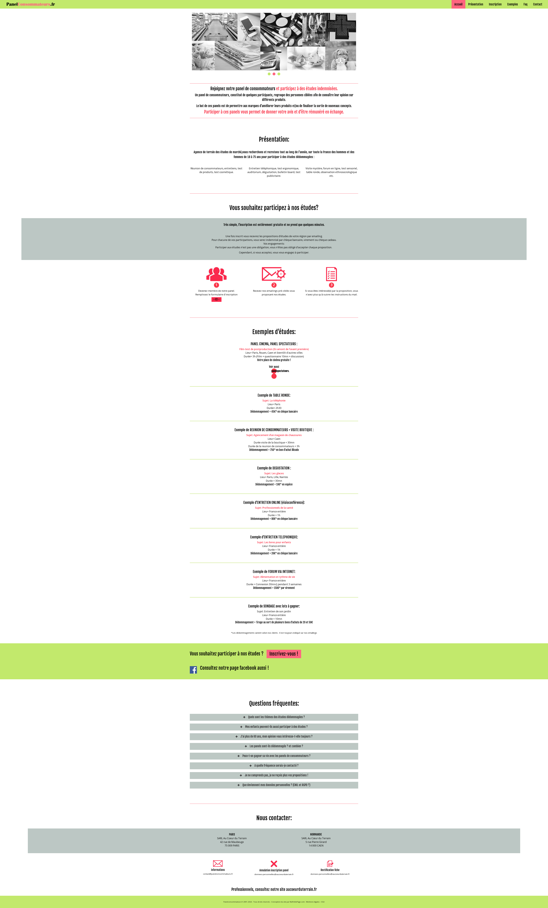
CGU (323, 902)
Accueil (458, 4)
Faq (525, 4)
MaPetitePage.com (297, 902)
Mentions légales (313, 902)
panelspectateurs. (280, 370)
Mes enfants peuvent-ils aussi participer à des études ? (276, 727)
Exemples (512, 4)
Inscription (495, 4)
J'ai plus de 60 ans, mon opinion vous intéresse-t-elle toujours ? (276, 736)
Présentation (475, 4)
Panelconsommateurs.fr (233, 902)
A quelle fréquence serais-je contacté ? (276, 765)
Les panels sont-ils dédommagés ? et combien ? (276, 746)
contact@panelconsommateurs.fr (218, 874)
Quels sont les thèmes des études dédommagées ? (276, 717)
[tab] (274, 717)
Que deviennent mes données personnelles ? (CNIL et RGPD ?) (276, 785)
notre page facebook (237, 668)
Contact (537, 4)
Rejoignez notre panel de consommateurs (242, 88)
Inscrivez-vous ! (283, 654)
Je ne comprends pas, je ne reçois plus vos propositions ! (276, 775)
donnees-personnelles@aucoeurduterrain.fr (274, 874)
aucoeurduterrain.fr (301, 889)
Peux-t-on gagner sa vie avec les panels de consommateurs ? (276, 756)
